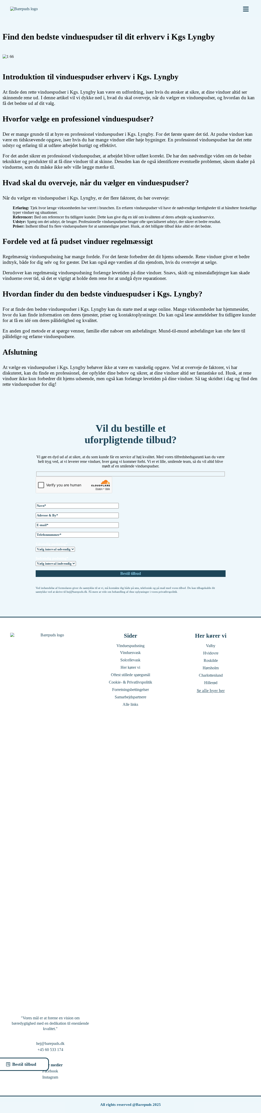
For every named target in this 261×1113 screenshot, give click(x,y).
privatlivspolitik (168, 591)
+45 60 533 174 (50, 1049)
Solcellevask (130, 660)
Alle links (130, 704)
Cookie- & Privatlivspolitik (130, 682)
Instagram (50, 1077)
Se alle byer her (211, 690)
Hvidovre (210, 653)
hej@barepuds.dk (50, 1043)
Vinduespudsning (130, 646)
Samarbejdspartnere (130, 697)
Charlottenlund (211, 675)
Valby (210, 646)
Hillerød (210, 683)
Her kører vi (130, 667)
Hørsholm (211, 668)
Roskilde (211, 660)
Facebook (50, 1071)
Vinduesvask (130, 652)
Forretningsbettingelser (130, 689)
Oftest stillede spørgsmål (130, 675)
